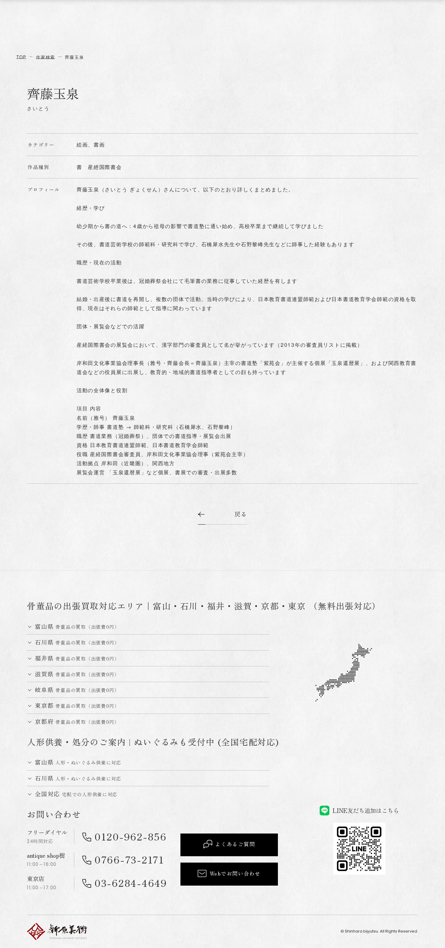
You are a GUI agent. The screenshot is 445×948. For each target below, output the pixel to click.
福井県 (77, 658)
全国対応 (76, 794)
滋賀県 (77, 674)
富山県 (77, 626)
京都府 (77, 721)
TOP (21, 57)
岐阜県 (77, 689)
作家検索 (45, 57)
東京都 (77, 705)
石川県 (77, 642)
